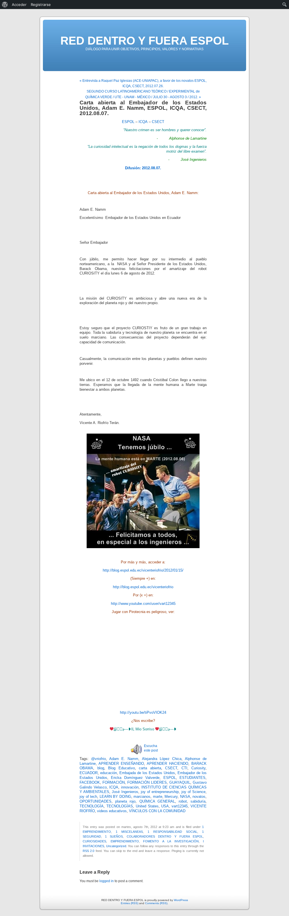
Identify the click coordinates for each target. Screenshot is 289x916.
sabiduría (198, 801)
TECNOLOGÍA (92, 806)
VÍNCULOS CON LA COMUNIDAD (157, 811)
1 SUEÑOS (114, 836)
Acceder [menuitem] (19, 4)
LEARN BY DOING (115, 797)
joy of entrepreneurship (160, 792)
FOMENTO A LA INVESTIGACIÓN (171, 841)
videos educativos (112, 811)
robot (183, 801)
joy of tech (88, 797)
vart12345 (180, 806)
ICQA (143, 122)
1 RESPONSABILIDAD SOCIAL (172, 831)
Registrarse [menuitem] (41, 4)
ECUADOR (89, 773)
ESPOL (128, 122)
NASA (185, 797)
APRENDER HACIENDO (167, 764)
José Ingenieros (125, 792)
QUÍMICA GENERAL (157, 801)
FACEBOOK (90, 783)
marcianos (141, 797)
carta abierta (150, 768)
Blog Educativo (121, 768)
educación (108, 773)
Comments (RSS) (156, 903)
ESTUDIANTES (192, 778)
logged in (106, 881)
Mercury (171, 797)
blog (100, 768)
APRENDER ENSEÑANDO (121, 764)
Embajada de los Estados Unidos (147, 773)
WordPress (181, 900)
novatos (198, 797)
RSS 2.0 (88, 851)
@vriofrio (98, 759)
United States (147, 806)
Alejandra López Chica (161, 759)
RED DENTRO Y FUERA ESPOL (144, 40)
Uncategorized (116, 846)
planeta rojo (125, 801)
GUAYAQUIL (179, 783)
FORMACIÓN (113, 783)
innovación (130, 787)
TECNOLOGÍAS (119, 806)
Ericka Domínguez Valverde (135, 778)
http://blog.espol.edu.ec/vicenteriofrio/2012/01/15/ (143, 570)
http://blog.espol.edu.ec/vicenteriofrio (143, 587)
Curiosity (198, 768)
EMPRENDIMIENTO (125, 841)
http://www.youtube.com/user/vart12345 (143, 604)
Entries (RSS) (129, 903)
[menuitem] (5, 4)
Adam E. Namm (123, 759)
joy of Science (193, 792)
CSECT (158, 122)
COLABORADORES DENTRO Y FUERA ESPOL (165, 836)
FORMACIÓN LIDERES (147, 783)
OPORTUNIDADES (95, 801)
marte (157, 797)
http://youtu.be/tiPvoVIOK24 (143, 713)
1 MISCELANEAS (129, 831)
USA (165, 806)
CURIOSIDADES (94, 841)
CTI (184, 768)
